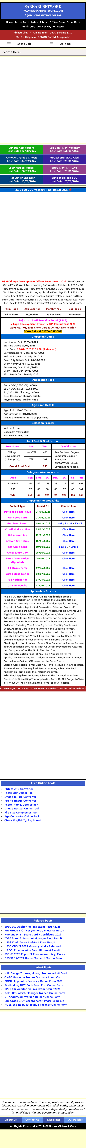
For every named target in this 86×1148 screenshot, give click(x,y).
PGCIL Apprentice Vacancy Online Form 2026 (33, 981)
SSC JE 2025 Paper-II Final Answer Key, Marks (34, 954)
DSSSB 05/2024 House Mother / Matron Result (34, 958)
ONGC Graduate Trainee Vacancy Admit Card (33, 977)
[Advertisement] (43, 100)
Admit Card (28, 26)
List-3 (78, 523)
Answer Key (44, 26)
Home (9, 22)
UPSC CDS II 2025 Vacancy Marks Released (32, 946)
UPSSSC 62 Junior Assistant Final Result (29, 942)
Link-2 (74, 546)
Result (60, 26)
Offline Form (57, 22)
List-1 (58, 523)
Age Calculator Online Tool (21, 816)
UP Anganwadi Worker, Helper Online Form (32, 996)
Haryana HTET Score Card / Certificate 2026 (32, 934)
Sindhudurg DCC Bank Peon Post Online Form (33, 985)
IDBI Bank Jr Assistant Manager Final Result (33, 938)
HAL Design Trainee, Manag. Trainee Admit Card (35, 973)
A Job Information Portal (43, 15)
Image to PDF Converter (20, 796)
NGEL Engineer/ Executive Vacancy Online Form (35, 1004)
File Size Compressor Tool (20, 812)
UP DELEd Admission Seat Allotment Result (32, 950)
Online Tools (40, 32)
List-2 (68, 523)
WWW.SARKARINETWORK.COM (43, 10)
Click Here (68, 511)
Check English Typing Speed (22, 820)
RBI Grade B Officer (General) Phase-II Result (34, 930)
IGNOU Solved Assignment (54, 37)
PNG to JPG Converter (18, 788)
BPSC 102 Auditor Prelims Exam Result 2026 (32, 926)
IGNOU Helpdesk (26, 37)
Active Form (22, 22)
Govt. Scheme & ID (61, 32)
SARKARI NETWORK (43, 6)
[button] (39, 22)
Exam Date (73, 22)
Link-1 (62, 546)
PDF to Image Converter (20, 800)
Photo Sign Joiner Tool (18, 792)
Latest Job (37, 22)
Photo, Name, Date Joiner (21, 804)
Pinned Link (21, 32)
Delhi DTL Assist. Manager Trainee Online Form (34, 993)
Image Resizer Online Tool (21, 808)
